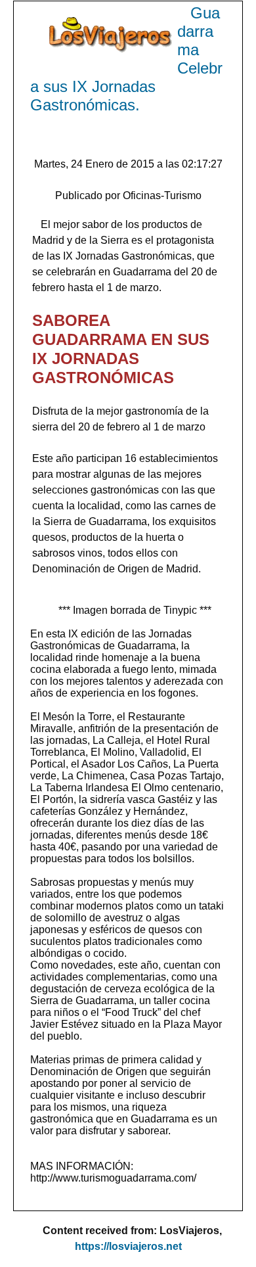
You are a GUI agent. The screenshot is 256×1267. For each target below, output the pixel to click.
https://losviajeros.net (128, 1246)
